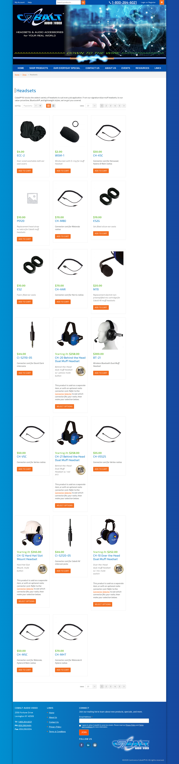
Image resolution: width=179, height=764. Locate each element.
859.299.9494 (24, 725)
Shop (24, 75)
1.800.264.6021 (25, 721)
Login (143, 2)
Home (21, 68)
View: (82, 106)
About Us (110, 68)
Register (152, 2)
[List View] (53, 106)
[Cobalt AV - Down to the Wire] (89, 34)
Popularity (28, 106)
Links (158, 68)
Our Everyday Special (66, 68)
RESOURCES (142, 68)
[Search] (83, 2)
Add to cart (24, 171)
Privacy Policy (55, 727)
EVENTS (125, 68)
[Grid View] (48, 106)
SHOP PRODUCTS (38, 68)
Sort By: (18, 106)
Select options (64, 406)
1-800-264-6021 (124, 2)
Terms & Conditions (57, 731)
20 (88, 106)
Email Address (86, 717)
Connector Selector (63, 394)
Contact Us (92, 68)
